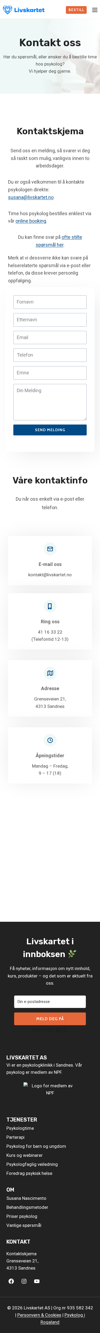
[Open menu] (94, 9)
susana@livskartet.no (31, 197)
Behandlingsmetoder (27, 1207)
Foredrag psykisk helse (29, 1173)
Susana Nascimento (26, 1198)
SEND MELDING (50, 429)
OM (10, 1190)
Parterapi (15, 1137)
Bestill (76, 10)
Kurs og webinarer (24, 1155)
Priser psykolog (21, 1216)
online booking (30, 221)
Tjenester (21, 1119)
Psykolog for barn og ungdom (36, 1146)
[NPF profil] (50, 1095)
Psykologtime (20, 1128)
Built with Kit (50, 1030)
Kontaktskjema (21, 1253)
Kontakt (18, 1242)
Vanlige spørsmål (23, 1225)
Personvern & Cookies (39, 1315)
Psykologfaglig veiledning (32, 1164)
